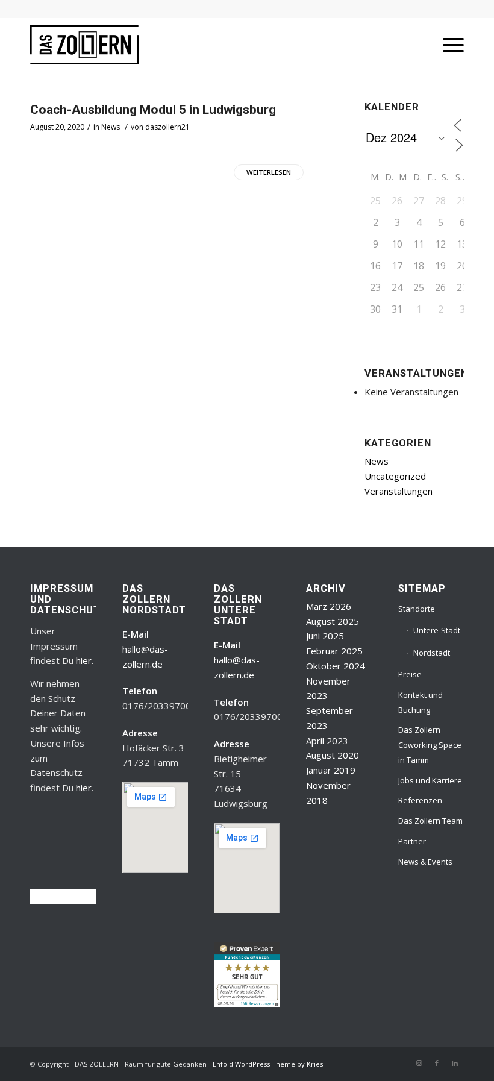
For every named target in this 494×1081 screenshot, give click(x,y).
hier (84, 660)
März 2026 (328, 606)
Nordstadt (431, 652)
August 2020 (332, 755)
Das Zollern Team (430, 820)
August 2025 (332, 621)
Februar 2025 (334, 651)
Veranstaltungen (398, 491)
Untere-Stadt (436, 630)
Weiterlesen (268, 172)
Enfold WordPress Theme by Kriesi (269, 1063)
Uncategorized (395, 476)
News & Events (425, 861)
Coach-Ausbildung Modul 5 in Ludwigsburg (153, 109)
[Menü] (447, 44)
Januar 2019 (330, 770)
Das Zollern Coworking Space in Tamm (429, 744)
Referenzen (420, 800)
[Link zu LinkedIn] (455, 1063)
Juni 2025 (325, 636)
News (110, 127)
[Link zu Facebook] (437, 1063)
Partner (412, 841)
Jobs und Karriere (430, 780)
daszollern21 (167, 127)
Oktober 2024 (335, 666)
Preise (410, 674)
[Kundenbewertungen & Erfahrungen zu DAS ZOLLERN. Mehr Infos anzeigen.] (247, 1004)
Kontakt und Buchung (420, 702)
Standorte (416, 608)
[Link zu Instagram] (419, 1063)
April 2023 (327, 741)
